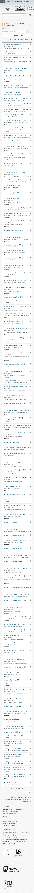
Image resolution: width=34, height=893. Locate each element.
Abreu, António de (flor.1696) (13, 258)
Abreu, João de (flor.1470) (12, 782)
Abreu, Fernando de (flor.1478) (14, 462)
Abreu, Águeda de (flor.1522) (13, 163)
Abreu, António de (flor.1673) (13, 250)
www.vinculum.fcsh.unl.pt (9, 825)
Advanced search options (17, 35)
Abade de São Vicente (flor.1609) (14, 44)
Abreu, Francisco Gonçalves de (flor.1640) (17, 576)
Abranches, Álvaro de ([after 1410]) (15, 120)
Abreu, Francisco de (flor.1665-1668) (15, 555)
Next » (29, 792)
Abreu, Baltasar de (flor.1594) (13, 297)
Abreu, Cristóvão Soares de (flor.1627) (16, 410)
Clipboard (30, 15)
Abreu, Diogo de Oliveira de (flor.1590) (16, 425)
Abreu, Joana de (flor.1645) (12, 754)
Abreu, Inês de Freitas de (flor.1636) (15, 667)
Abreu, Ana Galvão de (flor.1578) (14, 208)
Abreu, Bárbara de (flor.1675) (13, 321)
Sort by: (12, 39)
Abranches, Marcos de (11, 141)
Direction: (22, 39)
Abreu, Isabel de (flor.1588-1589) (14, 689)
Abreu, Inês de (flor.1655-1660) (14, 660)
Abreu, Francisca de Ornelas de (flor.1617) (17, 541)
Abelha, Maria (8, 52)
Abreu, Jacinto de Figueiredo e (13, 719)
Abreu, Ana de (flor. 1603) (12, 185)
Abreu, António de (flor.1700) (13, 265)
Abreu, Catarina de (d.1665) (13, 371)
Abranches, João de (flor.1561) (13, 128)
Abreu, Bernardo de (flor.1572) (14, 338)
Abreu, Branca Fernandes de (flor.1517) (16, 353)
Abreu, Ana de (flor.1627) (12, 198)
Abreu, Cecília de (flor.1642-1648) (14, 403)
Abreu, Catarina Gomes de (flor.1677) (16, 386)
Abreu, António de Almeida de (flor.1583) (17, 237)
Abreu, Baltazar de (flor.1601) (13, 314)
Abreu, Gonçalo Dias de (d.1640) (14, 624)
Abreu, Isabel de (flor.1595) (12, 699)
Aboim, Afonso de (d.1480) (12, 93)
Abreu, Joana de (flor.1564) (12, 741)
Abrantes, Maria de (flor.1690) (13, 154)
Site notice (27, 1)
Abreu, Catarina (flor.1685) (12, 381)
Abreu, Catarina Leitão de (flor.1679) (15, 396)
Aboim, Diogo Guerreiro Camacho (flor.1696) (18, 104)
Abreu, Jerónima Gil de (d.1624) (14, 726)
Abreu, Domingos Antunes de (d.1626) (16, 448)
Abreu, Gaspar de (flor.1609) (13, 607)
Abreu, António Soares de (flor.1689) (16, 280)
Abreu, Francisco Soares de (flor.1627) (16, 594)
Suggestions (18, 1)
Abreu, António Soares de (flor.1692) (16, 288)
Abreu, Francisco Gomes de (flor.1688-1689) (18, 568)
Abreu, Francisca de (10, 522)
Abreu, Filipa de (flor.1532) (12, 487)
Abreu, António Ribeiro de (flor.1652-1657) (17, 273)
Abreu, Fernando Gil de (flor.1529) (15, 470)
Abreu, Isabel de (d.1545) (12, 672)
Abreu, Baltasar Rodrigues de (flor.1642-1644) (18, 306)
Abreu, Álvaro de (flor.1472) (13, 180)
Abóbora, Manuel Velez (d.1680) (14, 76)
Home (2, 1)
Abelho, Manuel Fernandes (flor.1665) (16, 57)
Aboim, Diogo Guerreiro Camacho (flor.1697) (18, 109)
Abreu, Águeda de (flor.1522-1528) (15, 172)
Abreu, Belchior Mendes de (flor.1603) (16, 329)
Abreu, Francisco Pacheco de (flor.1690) (17, 587)
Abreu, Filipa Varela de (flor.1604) (14, 515)
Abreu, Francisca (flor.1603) (13, 548)
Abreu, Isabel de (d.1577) (12, 680)
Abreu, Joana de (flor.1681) (12, 762)
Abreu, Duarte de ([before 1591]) (14, 453)
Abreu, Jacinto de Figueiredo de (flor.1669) (17, 712)
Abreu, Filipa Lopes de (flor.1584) (14, 494)
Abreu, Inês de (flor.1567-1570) (14, 650)
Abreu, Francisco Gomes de (13, 561)
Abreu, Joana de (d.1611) (12, 732)
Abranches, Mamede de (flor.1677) (15, 135)
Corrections (9, 1)
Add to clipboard (30, 44)
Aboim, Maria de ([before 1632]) (14, 115)
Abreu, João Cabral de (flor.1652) (14, 767)
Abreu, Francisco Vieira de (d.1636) (15, 600)
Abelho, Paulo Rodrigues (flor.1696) (15, 68)
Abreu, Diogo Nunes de (11, 442)
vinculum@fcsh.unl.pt (11, 821)
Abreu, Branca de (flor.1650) (13, 345)
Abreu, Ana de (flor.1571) (12, 193)
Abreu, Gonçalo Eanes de (12, 643)
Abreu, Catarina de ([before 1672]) (15, 364)
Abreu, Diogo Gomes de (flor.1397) (15, 433)
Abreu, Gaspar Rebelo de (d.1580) (15, 617)
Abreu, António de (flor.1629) (13, 245)
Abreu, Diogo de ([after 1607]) (13, 418)
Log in (2, 4)
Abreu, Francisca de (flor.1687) (14, 535)
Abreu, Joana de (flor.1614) (12, 749)
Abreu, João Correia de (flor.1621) (15, 775)
